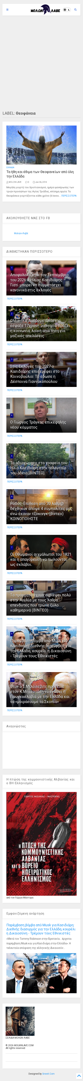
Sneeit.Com (48, 1073)
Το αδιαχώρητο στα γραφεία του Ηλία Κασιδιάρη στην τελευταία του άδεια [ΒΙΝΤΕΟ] (38, 468)
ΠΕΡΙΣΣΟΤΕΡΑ (68, 195)
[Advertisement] (41, 63)
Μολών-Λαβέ (21, 233)
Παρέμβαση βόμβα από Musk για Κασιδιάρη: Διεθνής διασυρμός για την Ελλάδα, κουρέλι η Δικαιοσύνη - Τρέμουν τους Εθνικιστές (40, 929)
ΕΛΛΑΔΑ (10, 167)
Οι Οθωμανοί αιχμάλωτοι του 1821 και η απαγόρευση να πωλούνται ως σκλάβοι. (40, 559)
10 (12, 679)
